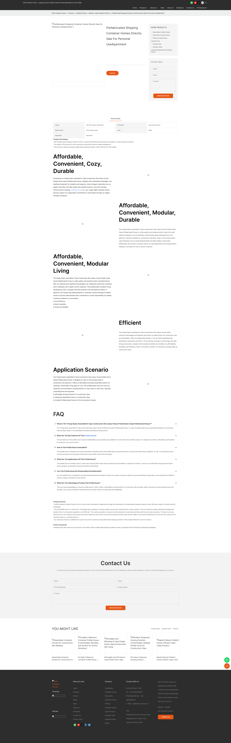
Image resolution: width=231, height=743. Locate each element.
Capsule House (110, 711)
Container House (76, 190)
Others (107, 723)
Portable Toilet (155, 628)
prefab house (90, 436)
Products (71, 13)
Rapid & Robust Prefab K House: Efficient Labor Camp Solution (168, 658)
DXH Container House (59, 13)
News (75, 704)
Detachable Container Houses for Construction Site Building (63, 658)
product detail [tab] (115, 118)
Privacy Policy (78, 719)
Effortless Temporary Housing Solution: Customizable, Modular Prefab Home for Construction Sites (139, 658)
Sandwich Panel (81, 13)
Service (75, 696)
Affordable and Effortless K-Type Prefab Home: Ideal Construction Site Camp (115, 658)
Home (75, 688)
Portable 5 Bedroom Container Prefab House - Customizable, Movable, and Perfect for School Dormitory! (89, 658)
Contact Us (77, 715)
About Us (76, 708)
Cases (75, 700)
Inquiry (112, 73)
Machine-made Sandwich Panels (99, 13)
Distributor (76, 711)
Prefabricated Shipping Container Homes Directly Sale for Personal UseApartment (138, 13)
